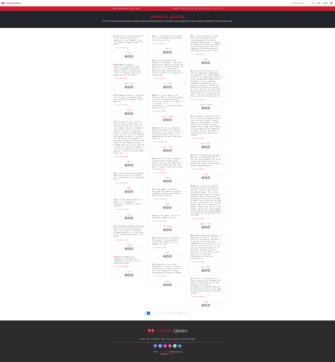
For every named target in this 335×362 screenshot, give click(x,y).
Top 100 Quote (155, 339)
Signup (325, 3)
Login (319, 3)
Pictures (137, 8)
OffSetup (171, 354)
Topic (148, 339)
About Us (169, 339)
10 (175, 313)
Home (115, 8)
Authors (120, 8)
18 (186, 313)
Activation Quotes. (163, 352)
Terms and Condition (188, 339)
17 (182, 313)
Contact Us (177, 339)
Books (126, 8)
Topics (131, 8)
